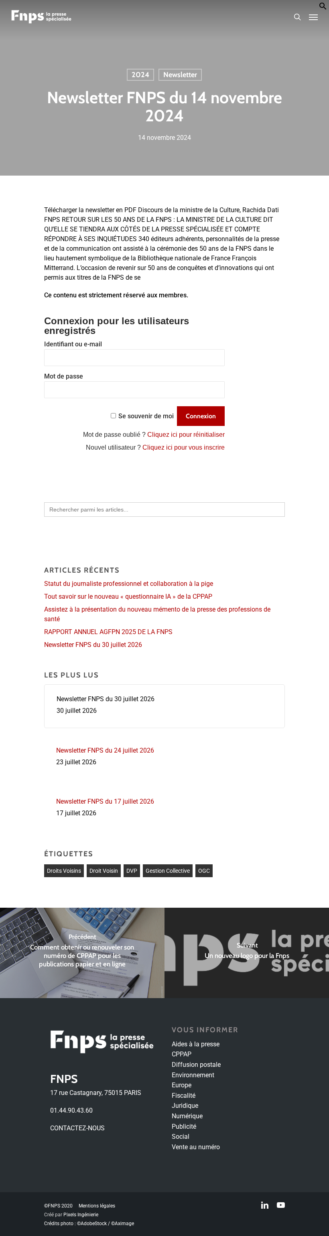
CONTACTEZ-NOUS (77, 1128)
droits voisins (64, 871)
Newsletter (180, 74)
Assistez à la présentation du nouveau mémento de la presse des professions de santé (157, 614)
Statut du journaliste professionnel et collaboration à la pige (128, 583)
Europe (181, 1085)
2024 (140, 74)
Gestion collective (168, 871)
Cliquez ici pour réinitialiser (186, 434)
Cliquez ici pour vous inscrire (183, 447)
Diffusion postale (196, 1064)
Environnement (193, 1075)
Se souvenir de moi (146, 416)
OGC (204, 871)
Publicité (184, 1126)
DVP (131, 871)
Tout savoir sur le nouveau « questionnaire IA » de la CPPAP (128, 596)
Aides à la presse (195, 1044)
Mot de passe (63, 376)
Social (180, 1136)
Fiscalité (183, 1095)
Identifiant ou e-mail (73, 344)
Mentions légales (97, 1206)
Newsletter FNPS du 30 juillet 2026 (93, 645)
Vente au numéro (196, 1147)
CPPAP (181, 1054)
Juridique (185, 1105)
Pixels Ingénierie (80, 1215)
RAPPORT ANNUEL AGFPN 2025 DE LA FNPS (108, 632)
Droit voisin (103, 871)
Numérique (187, 1116)
